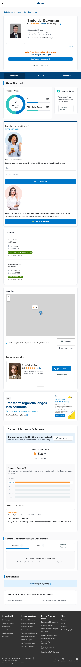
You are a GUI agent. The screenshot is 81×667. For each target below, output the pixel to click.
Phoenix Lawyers (26, 640)
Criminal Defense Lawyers (49, 628)
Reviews (40, 76)
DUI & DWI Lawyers (47, 632)
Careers (63, 623)
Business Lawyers (47, 625)
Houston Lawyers (27, 630)
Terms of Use (6, 658)
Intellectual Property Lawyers (47, 648)
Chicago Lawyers (27, 626)
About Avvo (65, 620)
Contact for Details (64, 108)
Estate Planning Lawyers (49, 635)
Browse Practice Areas (9, 630)
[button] (40, 59)
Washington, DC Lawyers (29, 633)
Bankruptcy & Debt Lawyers (50, 622)
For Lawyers (5, 636)
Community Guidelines (10, 661)
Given (40, 545)
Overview (14, 76)
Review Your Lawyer (8, 623)
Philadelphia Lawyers (28, 636)
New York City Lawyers (28, 620)
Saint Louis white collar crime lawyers (54, 600)
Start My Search (40, 181)
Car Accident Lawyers (48, 638)
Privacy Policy (16, 658)
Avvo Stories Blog (7, 633)
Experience (66, 76)
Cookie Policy (28, 658)
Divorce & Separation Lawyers (48, 642)
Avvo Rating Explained (68, 630)
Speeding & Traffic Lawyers (50, 652)
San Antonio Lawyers (28, 643)
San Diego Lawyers (27, 646)
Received (17, 545)
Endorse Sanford (63, 545)
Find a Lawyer (6, 620)
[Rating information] (60, 24)
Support (64, 626)
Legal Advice (6, 626)
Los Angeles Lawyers (28, 623)
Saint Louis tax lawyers (15, 600)
